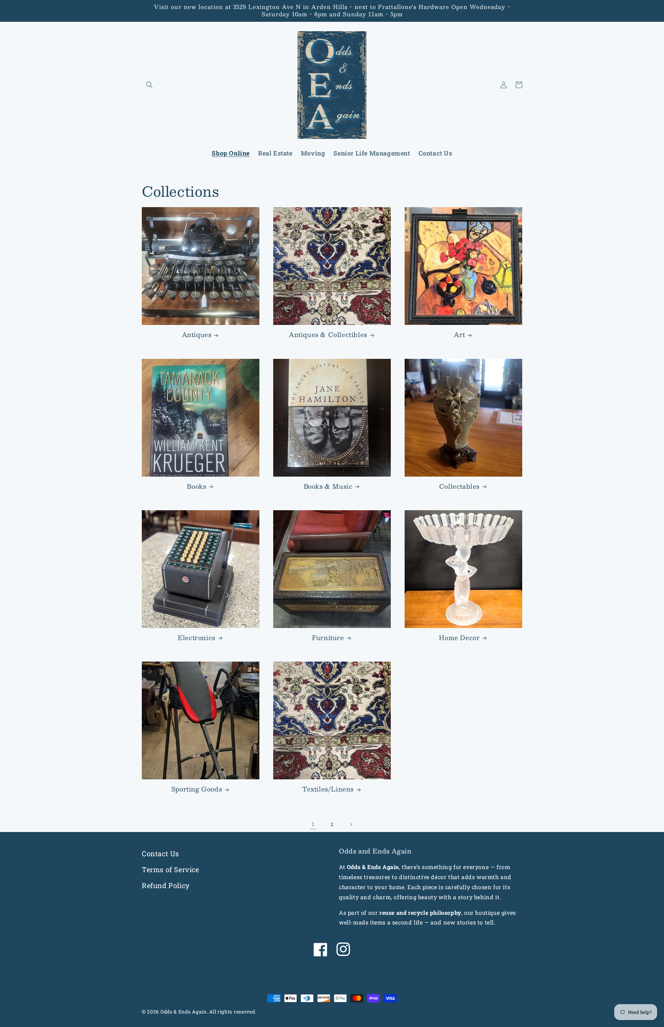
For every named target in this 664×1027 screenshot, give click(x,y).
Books (196, 486)
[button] (149, 84)
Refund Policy (166, 885)
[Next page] (350, 824)
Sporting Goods (196, 789)
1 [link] (313, 823)
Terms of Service (170, 869)
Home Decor (459, 638)
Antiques (197, 335)
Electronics (196, 638)
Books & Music (328, 486)
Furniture (328, 638)
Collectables (459, 486)
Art (459, 335)
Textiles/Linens (328, 789)
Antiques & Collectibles (328, 335)
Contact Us (160, 853)
